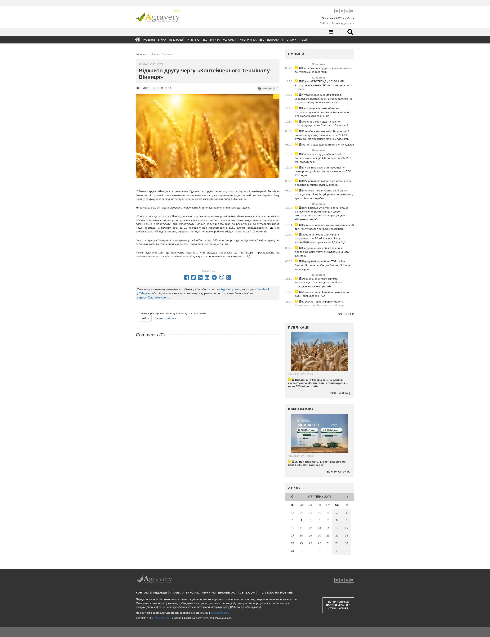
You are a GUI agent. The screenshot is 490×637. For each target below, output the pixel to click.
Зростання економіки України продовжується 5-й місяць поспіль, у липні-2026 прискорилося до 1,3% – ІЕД (320, 238)
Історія (291, 39)
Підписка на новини (275, 592)
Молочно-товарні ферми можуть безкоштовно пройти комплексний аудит (320, 303)
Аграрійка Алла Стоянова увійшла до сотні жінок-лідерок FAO (322, 293)
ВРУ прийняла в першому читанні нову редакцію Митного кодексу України (323, 182)
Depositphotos (220, 612)
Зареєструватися (343, 23)
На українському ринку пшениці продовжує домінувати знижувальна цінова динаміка (322, 251)
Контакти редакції (151, 592)
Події (303, 39)
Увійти (324, 23)
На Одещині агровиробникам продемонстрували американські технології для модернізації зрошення (322, 112)
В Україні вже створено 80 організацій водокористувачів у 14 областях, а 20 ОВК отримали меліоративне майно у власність (322, 135)
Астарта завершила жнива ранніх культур (327, 144)
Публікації (176, 39)
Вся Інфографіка (339, 471)
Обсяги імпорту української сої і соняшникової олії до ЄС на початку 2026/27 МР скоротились (323, 158)
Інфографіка (247, 39)
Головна (141, 54)
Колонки (229, 39)
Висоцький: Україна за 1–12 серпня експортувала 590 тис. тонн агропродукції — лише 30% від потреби (318, 383)
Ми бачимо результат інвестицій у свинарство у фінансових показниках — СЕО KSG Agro (323, 171)
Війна (162, 39)
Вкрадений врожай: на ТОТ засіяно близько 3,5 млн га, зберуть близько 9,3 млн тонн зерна (322, 265)
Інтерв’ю (193, 39)
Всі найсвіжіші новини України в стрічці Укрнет (338, 605)
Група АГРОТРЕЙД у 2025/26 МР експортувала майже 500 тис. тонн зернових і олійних (323, 85)
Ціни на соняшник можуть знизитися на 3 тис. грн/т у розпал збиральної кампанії (324, 226)
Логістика (162, 88)
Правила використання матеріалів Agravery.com (213, 592)
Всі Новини (345, 314)
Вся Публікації (340, 393)
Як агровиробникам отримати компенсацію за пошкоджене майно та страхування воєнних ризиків (319, 282)
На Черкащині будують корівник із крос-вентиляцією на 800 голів (323, 69)
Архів (294, 488)
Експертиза (211, 39)
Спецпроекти (272, 39)
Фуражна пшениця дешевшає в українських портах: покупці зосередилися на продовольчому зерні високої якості (323, 98)
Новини (149, 39)
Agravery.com (162, 618)
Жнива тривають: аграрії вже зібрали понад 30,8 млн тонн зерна (317, 463)
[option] (207, 141)
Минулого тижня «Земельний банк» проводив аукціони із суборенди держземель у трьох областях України (324, 194)
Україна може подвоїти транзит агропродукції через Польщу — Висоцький (321, 123)
